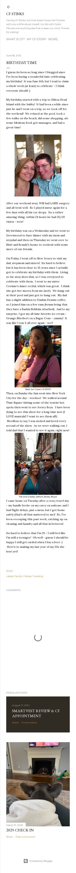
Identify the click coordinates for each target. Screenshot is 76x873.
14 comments (29, 722)
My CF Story (36, 39)
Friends (27, 576)
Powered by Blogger (41, 860)
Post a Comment (25, 836)
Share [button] (9, 570)
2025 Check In (20, 830)
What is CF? (15, 39)
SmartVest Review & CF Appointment (36, 713)
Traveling (38, 576)
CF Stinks (15, 14)
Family (18, 576)
